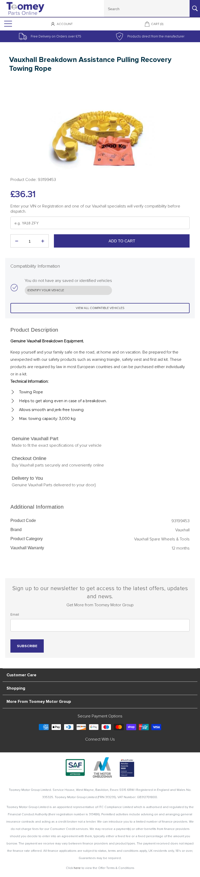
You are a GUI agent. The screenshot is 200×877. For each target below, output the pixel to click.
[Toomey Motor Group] (25, 8)
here (77, 868)
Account (65, 24)
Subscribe (27, 646)
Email (14, 614)
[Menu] (7, 23)
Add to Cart (122, 241)
